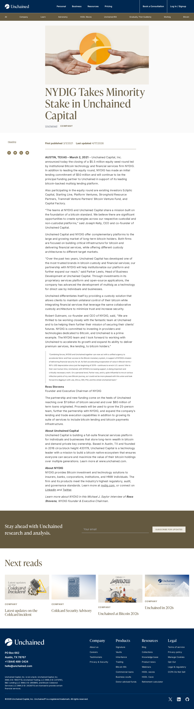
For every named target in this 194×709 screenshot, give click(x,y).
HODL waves (148, 672)
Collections (147, 652)
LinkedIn (50, 489)
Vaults (119, 652)
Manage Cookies (176, 657)
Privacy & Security (99, 662)
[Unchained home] (17, 6)
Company (11, 604)
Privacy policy (175, 652)
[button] (61, 6)
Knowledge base (150, 657)
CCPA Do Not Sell (176, 672)
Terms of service (176, 647)
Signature (120, 647)
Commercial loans (125, 672)
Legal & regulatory (177, 667)
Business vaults (123, 677)
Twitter (67, 489)
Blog (144, 647)
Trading (119, 662)
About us (94, 647)
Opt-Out (172, 662)
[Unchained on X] (170, 699)
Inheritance (121, 657)
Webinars (146, 667)
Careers (94, 652)
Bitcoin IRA (121, 667)
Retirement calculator (152, 682)
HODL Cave (148, 677)
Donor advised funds (126, 682)
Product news (149, 662)
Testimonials (96, 657)
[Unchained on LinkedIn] (179, 699)
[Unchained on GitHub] (187, 699)
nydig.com (108, 485)
